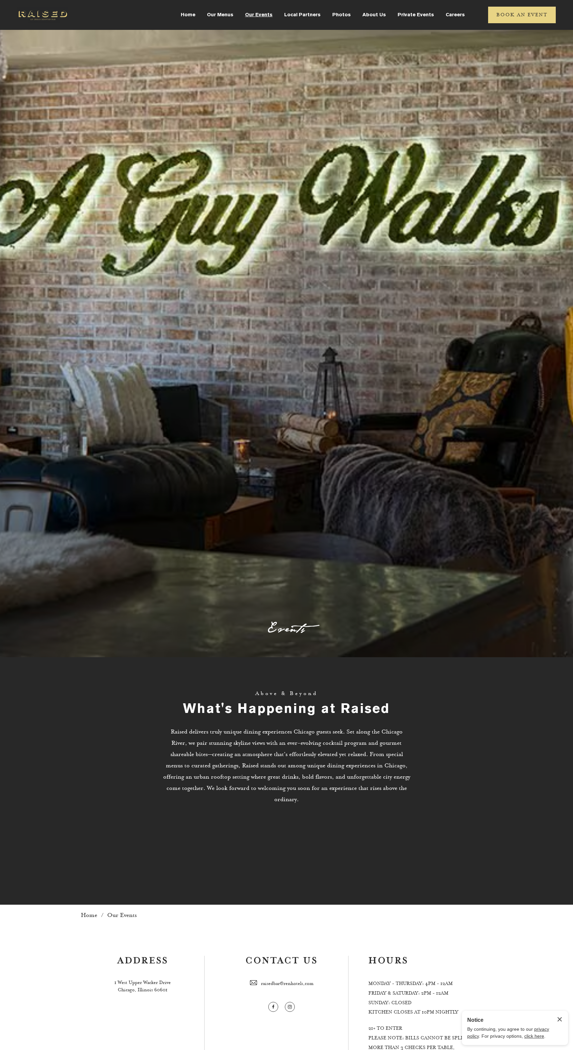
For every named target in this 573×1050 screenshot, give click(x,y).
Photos (341, 15)
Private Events (416, 15)
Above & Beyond (286, 693)
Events (287, 629)
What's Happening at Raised (286, 709)
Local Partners (302, 15)
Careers (455, 15)
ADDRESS (142, 961)
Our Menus (220, 15)
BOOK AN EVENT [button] (521, 15)
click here (534, 1036)
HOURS (388, 961)
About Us (374, 15)
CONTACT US (281, 961)
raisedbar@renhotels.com (287, 984)
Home (188, 15)
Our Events (259, 15)
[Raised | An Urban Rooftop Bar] (42, 15)
